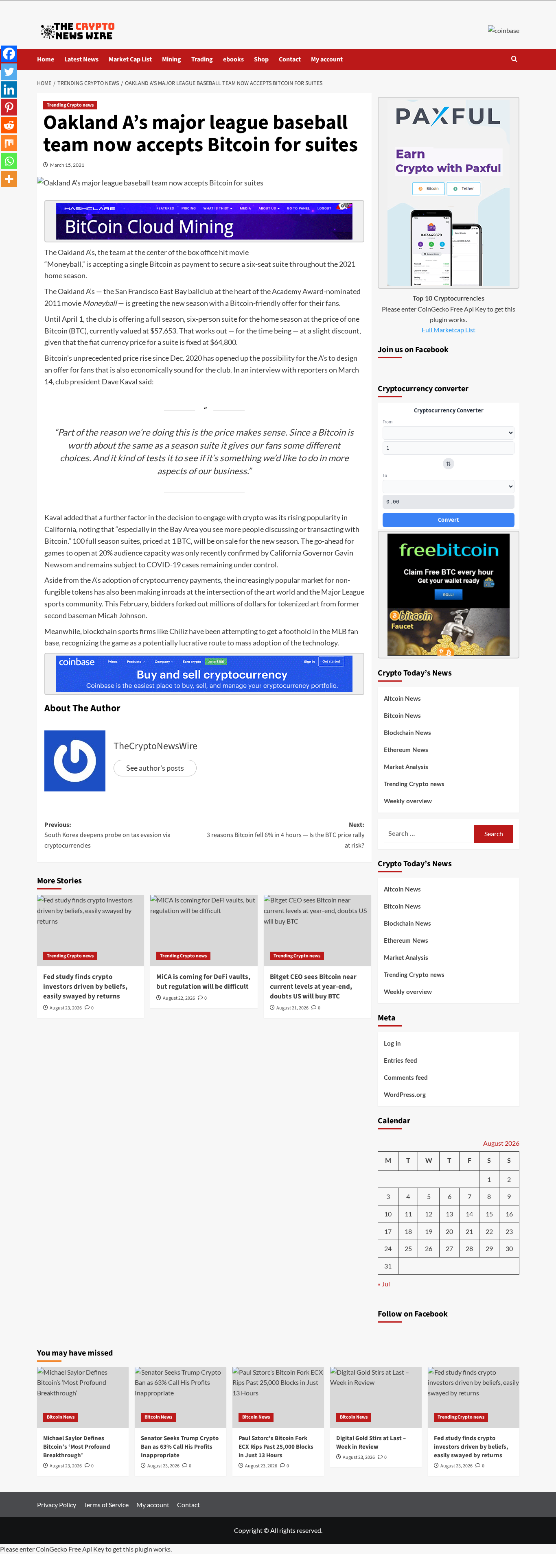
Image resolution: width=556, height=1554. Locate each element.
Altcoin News (402, 699)
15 (489, 1214)
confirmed (244, 552)
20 (449, 1231)
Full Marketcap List (448, 329)
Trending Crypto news (70, 105)
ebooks (233, 59)
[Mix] (9, 143)
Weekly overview (408, 801)
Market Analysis (406, 767)
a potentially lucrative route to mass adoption (210, 642)
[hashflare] (204, 220)
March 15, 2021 (67, 165)
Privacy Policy (56, 1504)
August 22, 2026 (179, 998)
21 (469, 1231)
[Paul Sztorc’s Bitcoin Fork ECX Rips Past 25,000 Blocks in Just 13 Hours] (278, 1397)
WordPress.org (405, 1095)
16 (509, 1214)
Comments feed (406, 1078)
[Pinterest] (9, 107)
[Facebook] (9, 54)
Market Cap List (130, 59)
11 (408, 1214)
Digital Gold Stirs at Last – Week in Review (371, 1442)
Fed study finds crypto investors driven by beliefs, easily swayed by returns (85, 986)
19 (428, 1231)
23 (509, 1231)
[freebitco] (448, 593)
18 (408, 1231)
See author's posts (155, 767)
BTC (78, 330)
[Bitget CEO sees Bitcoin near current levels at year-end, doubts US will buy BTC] (317, 930)
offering (131, 318)
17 (388, 1231)
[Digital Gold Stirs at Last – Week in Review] (376, 1397)
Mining (171, 59)
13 (449, 1214)
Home (45, 59)
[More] (9, 179)
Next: (285, 835)
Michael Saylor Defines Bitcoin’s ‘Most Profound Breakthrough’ (76, 1447)
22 (489, 1231)
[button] (514, 59)
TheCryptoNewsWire (155, 746)
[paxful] (448, 192)
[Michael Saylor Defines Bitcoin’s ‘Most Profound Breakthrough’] (83, 1397)
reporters (313, 369)
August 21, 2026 (292, 1008)
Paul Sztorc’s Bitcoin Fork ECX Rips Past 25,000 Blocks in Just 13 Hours (276, 1447)
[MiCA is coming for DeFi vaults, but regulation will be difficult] (204, 930)
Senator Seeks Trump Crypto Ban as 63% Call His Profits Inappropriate (180, 1447)
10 (388, 1214)
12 (428, 1214)
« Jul (384, 1284)
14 (469, 1214)
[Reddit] (9, 125)
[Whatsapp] (9, 161)
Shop (261, 59)
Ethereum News (406, 750)
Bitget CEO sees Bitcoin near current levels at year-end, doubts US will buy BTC (313, 986)
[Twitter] (9, 71)
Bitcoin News (402, 716)
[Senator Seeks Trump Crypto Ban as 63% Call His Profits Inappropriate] (180, 1397)
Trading (202, 59)
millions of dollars (238, 603)
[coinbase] (204, 673)
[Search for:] (429, 834)
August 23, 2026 (66, 1008)
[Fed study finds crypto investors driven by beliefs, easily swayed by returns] (90, 930)
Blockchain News (407, 733)
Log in (392, 1044)
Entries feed (400, 1061)
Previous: (107, 835)
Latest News (81, 59)
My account (327, 59)
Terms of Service (106, 1504)
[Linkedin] (9, 89)
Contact (290, 59)
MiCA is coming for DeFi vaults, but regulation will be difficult (203, 982)
